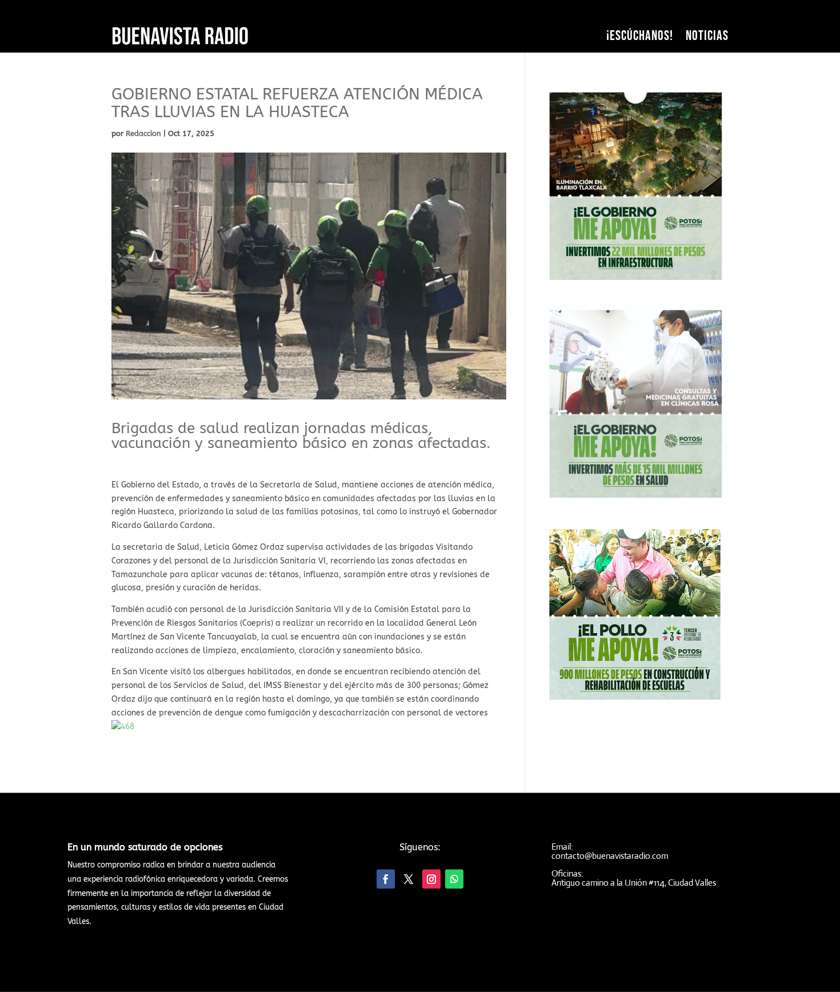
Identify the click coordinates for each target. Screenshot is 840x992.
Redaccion (143, 133)
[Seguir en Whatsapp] (454, 879)
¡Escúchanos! (639, 35)
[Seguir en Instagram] (431, 879)
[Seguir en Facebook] (386, 879)
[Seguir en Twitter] (408, 879)
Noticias (707, 35)
